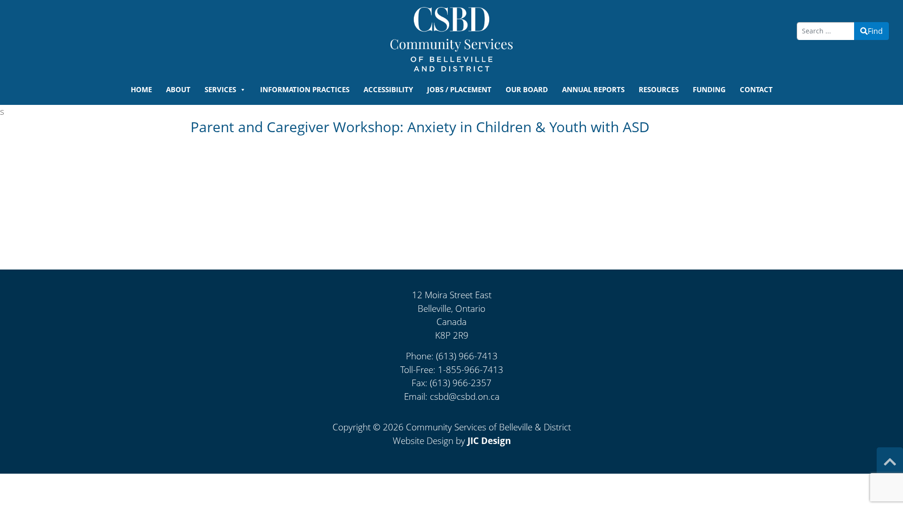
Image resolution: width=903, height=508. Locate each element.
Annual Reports (593, 89)
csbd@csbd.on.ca (464, 396)
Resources (659, 89)
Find (875, 31)
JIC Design (489, 441)
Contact (756, 89)
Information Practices (304, 89)
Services (220, 89)
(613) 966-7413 (467, 356)
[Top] (890, 461)
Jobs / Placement (459, 89)
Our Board (527, 89)
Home (141, 89)
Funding (709, 89)
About (178, 89)
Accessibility (388, 89)
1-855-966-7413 (470, 370)
